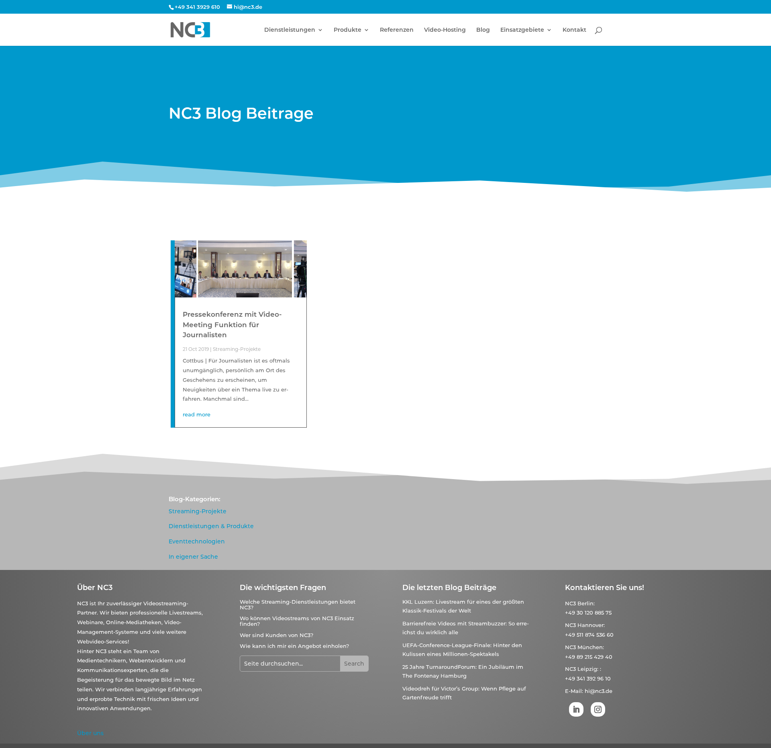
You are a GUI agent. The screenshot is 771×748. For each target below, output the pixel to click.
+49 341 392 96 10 (588, 678)
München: (590, 647)
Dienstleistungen (289, 30)
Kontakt (574, 30)
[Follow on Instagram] (598, 709)
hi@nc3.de (598, 691)
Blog (483, 30)
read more (196, 414)
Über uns (90, 733)
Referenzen (397, 30)
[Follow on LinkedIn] (576, 709)
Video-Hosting (445, 30)
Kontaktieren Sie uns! (604, 587)
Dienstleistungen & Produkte (211, 526)
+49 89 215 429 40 (588, 657)
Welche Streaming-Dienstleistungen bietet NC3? (297, 604)
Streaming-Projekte (237, 349)
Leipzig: (587, 669)
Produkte (347, 30)
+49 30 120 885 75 (588, 612)
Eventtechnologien (197, 541)
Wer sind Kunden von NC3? (276, 635)
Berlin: (586, 603)
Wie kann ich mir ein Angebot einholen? (294, 646)
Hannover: (591, 625)
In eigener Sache (193, 556)
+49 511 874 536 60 (589, 634)
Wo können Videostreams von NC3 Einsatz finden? (297, 621)
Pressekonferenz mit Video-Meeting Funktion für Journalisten (232, 324)
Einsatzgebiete (522, 30)
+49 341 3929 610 (197, 7)
